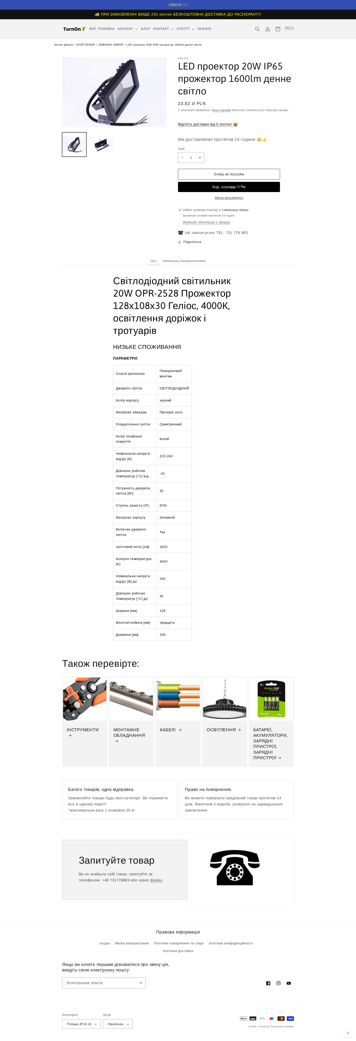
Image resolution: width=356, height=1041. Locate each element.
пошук (105, 943)
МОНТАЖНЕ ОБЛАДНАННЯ (129, 732)
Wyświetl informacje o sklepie (206, 222)
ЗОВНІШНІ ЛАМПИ (110, 44)
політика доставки (178, 951)
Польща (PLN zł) (79, 1024)
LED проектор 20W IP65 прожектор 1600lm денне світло (164, 44)
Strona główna (63, 44)
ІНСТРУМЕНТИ (83, 729)
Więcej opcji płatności (229, 197)
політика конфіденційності (231, 943)
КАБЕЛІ (168, 729)
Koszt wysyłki (221, 110)
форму (156, 880)
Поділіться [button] (192, 242)
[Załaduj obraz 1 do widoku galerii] (74, 144)
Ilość (181, 148)
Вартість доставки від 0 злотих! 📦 (208, 124)
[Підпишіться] (140, 983)
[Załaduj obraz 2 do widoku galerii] (101, 144)
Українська (115, 1024)
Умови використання (132, 943)
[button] (128, 29)
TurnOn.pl (264, 1026)
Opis (153, 260)
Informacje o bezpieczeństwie (184, 260)
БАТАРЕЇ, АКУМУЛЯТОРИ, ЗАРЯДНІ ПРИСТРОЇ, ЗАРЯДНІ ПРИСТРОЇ (270, 743)
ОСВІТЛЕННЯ (85, 44)
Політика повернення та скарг (179, 943)
